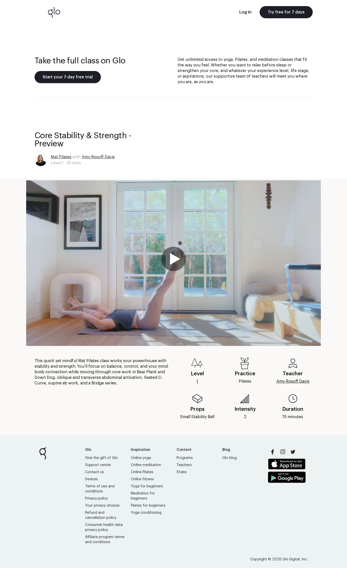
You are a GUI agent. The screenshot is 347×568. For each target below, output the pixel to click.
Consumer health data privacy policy (104, 527)
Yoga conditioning (146, 512)
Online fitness (142, 479)
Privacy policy (96, 498)
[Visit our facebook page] (272, 451)
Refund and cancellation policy (100, 515)
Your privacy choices (102, 505)
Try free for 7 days (286, 12)
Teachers (184, 465)
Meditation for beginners (143, 496)
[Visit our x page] (292, 451)
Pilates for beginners (148, 505)
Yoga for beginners (147, 486)
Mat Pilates (61, 157)
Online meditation (146, 465)
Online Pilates (142, 472)
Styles (182, 472)
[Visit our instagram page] (282, 451)
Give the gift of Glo (101, 458)
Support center (98, 465)
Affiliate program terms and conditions (104, 539)
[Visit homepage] (54, 12)
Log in (245, 12)
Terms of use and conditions (100, 489)
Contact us (94, 472)
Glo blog (229, 458)
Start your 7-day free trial (68, 77)
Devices (91, 479)
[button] (173, 263)
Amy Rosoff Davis (98, 157)
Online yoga (141, 458)
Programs (185, 458)
